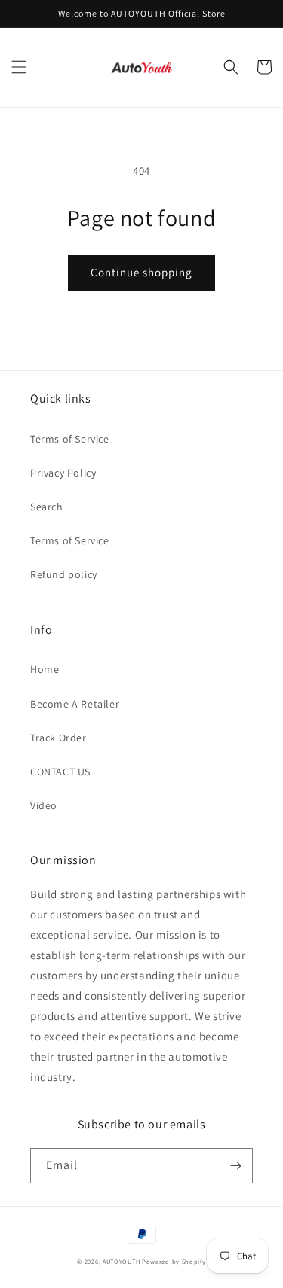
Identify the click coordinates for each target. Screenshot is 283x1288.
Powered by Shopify (174, 1261)
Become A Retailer (74, 704)
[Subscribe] (235, 1165)
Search (46, 506)
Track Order (58, 737)
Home (44, 669)
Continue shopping (141, 272)
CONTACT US (60, 771)
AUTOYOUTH (122, 1261)
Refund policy (63, 574)
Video (43, 805)
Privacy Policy (63, 473)
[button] (18, 67)
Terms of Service (69, 439)
